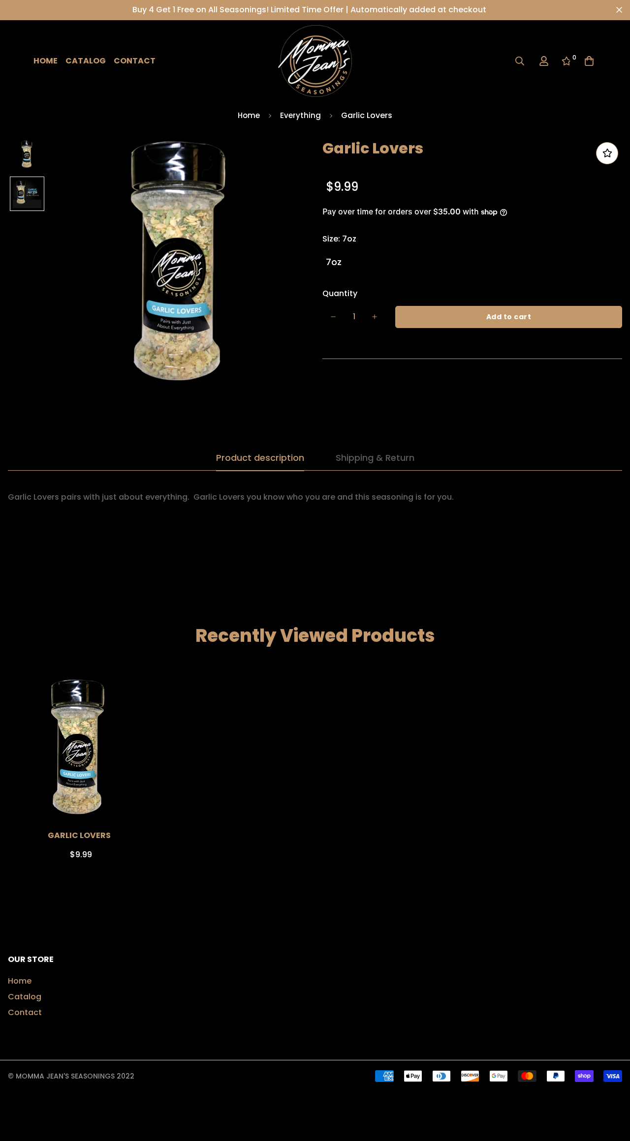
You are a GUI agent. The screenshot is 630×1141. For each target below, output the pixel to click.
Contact (135, 60)
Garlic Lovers (79, 835)
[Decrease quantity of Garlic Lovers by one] (333, 316)
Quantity (339, 293)
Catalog (85, 60)
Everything (300, 115)
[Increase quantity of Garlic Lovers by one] (374, 316)
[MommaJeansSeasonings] (315, 61)
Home (45, 60)
